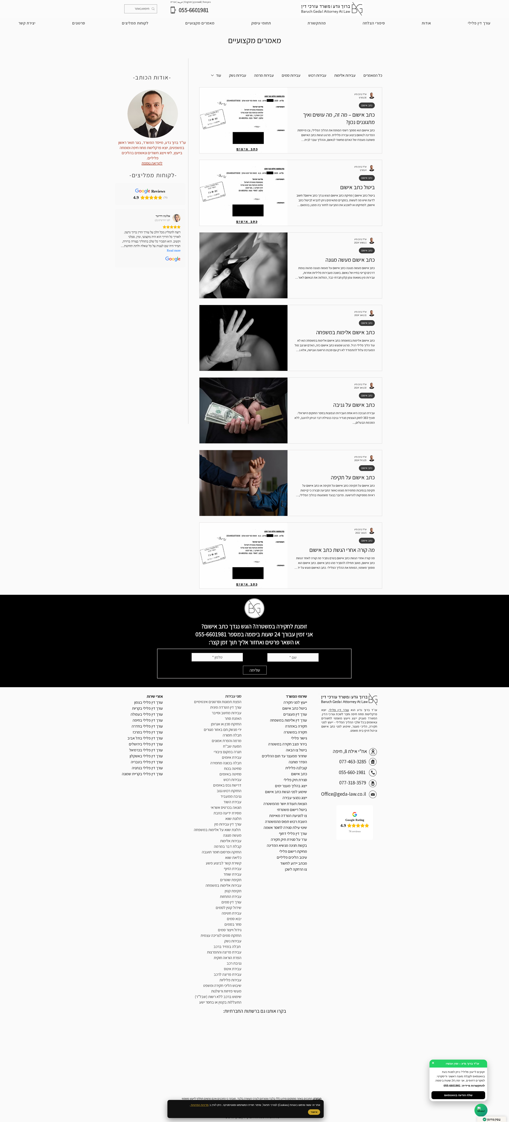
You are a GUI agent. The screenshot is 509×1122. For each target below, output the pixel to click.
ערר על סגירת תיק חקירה (289, 839)
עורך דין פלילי (339, 710)
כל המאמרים (372, 75)
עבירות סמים (291, 75)
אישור (314, 1112)
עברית (173, 1)
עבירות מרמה (264, 75)
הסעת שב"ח (232, 746)
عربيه (180, 1)
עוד (218, 75)
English (188, 1)
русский (197, 1)
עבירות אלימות (345, 75)
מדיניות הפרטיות (199, 1105)
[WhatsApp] (481, 1110)
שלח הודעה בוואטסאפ (458, 1095)
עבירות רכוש (317, 75)
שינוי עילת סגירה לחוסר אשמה (285, 827)
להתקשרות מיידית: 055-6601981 (464, 1085)
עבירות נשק (237, 75)
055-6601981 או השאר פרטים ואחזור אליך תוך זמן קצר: (247, 638)
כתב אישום (366, 105)
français (207, 1)
